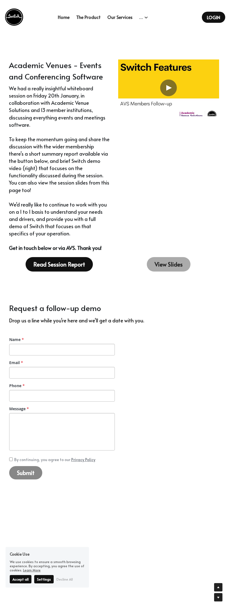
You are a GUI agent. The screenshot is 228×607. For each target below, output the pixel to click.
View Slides (169, 264)
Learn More (32, 570)
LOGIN (213, 17)
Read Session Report (59, 264)
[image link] (14, 16)
